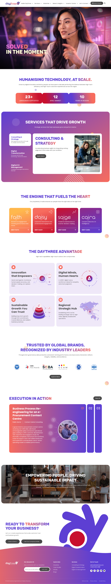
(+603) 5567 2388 (95, 566)
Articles (55, 569)
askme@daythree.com (97, 565)
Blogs (55, 572)
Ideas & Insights (58, 3)
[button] (27, 3)
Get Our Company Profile (31, 541)
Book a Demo (13, 541)
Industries (46, 3)
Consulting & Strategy (78, 565)
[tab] (20, 139)
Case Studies (57, 567)
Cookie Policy (102, 581)
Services (37, 3)
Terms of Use (85, 581)
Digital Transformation (78, 567)
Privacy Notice (93, 581)
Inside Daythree (26, 3)
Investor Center (71, 3)
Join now (44, 569)
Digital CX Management (78, 569)
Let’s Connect (83, 3)
